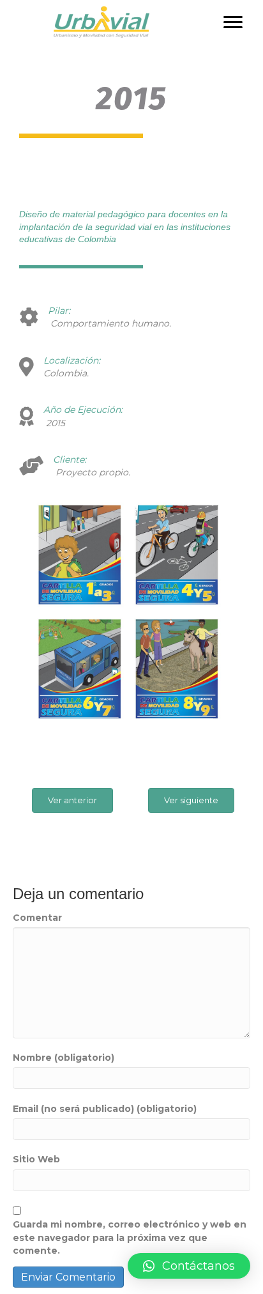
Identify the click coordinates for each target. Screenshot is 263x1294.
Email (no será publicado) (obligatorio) (105, 1108)
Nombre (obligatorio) (63, 1057)
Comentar (37, 917)
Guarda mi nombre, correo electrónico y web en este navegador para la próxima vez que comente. (129, 1237)
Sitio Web (36, 1159)
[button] (233, 22)
